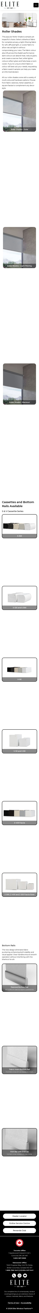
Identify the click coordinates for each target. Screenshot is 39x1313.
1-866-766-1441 (12, 1270)
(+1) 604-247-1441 (26, 1270)
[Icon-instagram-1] (20, 1276)
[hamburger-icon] (36, 5)
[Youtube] (25, 1276)
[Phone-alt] (14, 1276)
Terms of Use (13, 1303)
